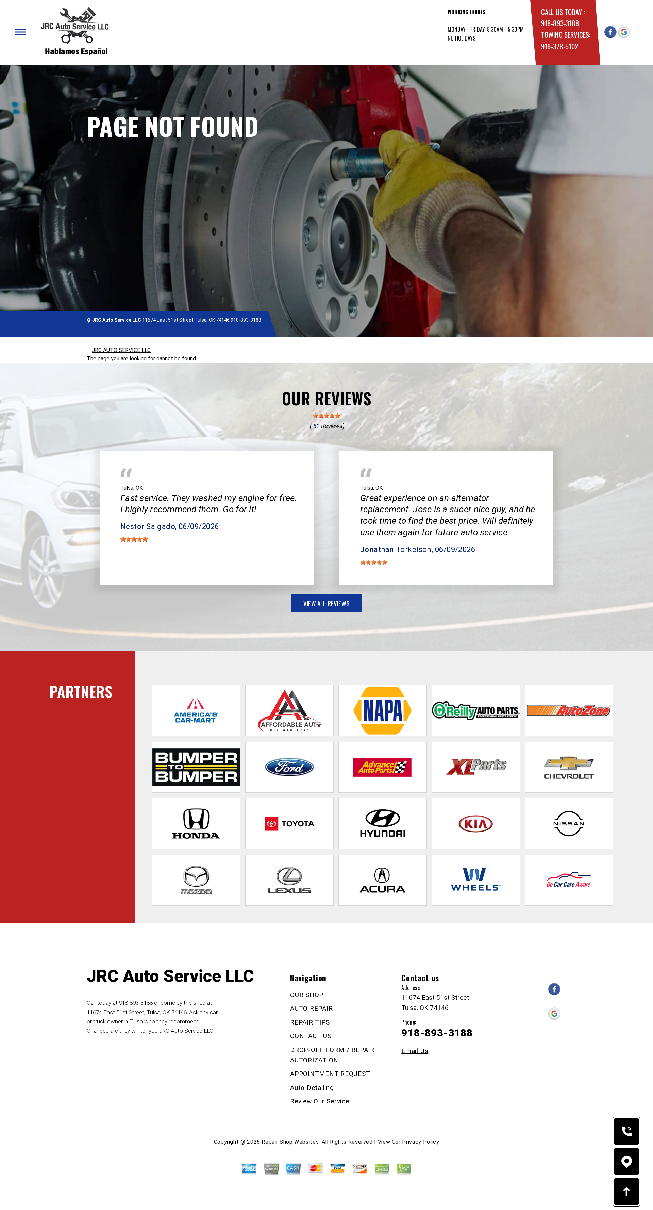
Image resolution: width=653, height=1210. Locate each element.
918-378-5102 (559, 46)
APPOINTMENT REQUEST (330, 1074)
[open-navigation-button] (20, 32)
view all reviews (326, 603)
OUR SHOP (306, 995)
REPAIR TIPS (310, 1022)
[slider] (326, 415)
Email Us (414, 1051)
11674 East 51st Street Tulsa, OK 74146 (186, 320)
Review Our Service (319, 1101)
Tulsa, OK (131, 488)
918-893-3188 (560, 23)
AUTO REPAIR (311, 1008)
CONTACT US (311, 1036)
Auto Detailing (312, 1088)
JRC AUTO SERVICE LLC (121, 350)
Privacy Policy (420, 1142)
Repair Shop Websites (290, 1142)
